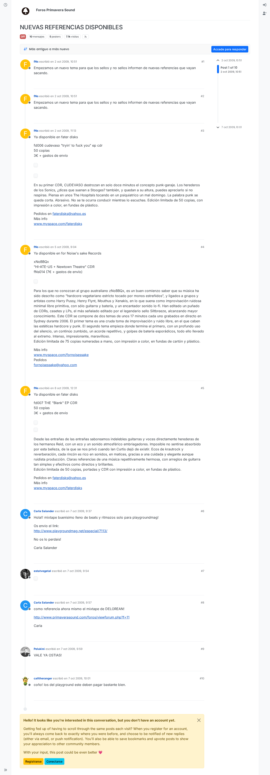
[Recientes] (5, 5)
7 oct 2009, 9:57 (81, 602)
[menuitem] (264, 5)
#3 (202, 130)
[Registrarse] (264, 13)
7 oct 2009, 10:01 (79, 678)
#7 (202, 571)
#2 (202, 96)
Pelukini (39, 649)
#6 (202, 511)
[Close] (199, 720)
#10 (202, 678)
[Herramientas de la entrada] (200, 83)
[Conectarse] (264, 5)
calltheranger (43, 678)
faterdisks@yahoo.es (69, 213)
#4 (202, 247)
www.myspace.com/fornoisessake (61, 355)
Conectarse (54, 761)
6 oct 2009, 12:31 (66, 388)
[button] (5, 770)
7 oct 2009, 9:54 (78, 571)
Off (23, 36)
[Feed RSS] (85, 36)
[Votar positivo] (177, 83)
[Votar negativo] (192, 83)
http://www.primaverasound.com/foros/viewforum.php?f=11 (82, 617)
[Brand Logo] (27, 10)
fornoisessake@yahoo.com (55, 365)
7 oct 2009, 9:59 (71, 649)
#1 (202, 61)
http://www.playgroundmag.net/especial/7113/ (70, 531)
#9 (202, 649)
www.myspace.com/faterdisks (58, 224)
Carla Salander (44, 511)
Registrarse (33, 761)
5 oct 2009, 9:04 (65, 247)
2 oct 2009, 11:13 (65, 130)
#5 (202, 388)
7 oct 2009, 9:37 (81, 511)
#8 (202, 602)
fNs (36, 61)
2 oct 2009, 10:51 (66, 61)
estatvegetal (42, 571)
